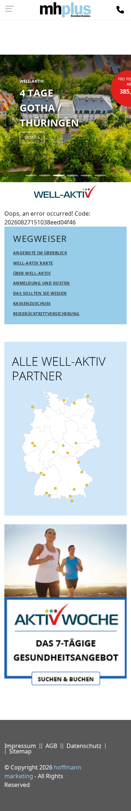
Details (32, 137)
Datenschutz (84, 746)
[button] (14, 118)
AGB (51, 746)
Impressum (20, 746)
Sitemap (20, 751)
